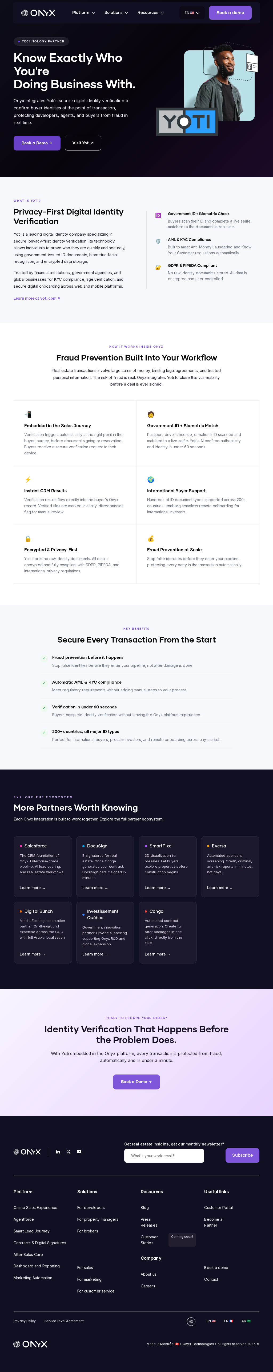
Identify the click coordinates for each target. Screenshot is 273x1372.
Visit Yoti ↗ (83, 143)
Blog (145, 1207)
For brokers (87, 1231)
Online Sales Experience (35, 1207)
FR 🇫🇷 (228, 1321)
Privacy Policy (25, 1321)
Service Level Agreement (64, 1321)
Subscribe (242, 1155)
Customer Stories (149, 1240)
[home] (38, 12)
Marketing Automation (33, 1277)
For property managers (97, 1219)
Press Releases (149, 1222)
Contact (211, 1279)
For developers (91, 1207)
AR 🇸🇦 (246, 1321)
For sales (85, 1267)
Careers (148, 1286)
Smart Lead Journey (32, 1231)
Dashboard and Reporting (37, 1266)
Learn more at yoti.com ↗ (37, 298)
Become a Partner (213, 1222)
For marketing (89, 1279)
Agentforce (24, 1219)
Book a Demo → (37, 143)
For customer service (96, 1291)
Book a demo (216, 1267)
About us (148, 1274)
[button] (84, 12)
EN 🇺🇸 (211, 1321)
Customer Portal (218, 1207)
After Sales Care (28, 1254)
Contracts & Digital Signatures (40, 1242)
